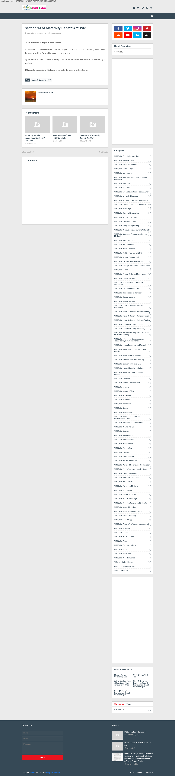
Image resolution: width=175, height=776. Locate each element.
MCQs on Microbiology (133, 387)
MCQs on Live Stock (133, 379)
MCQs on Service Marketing (133, 507)
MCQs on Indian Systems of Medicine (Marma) (133, 312)
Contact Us (149, 773)
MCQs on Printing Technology (133, 473)
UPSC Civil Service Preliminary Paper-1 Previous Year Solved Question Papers (141, 684)
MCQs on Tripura (133, 533)
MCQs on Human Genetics (133, 301)
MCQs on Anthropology (133, 169)
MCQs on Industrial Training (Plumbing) (133, 329)
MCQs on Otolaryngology (133, 440)
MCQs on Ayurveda (133, 188)
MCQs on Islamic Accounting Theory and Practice (132, 350)
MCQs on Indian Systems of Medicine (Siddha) (133, 320)
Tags (128, 704)
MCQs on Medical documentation (133, 383)
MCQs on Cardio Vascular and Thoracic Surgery (133, 205)
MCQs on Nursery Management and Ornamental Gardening (132, 418)
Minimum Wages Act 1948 (133, 566)
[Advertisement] (65, 250)
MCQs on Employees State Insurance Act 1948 (133, 266)
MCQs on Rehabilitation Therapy (133, 495)
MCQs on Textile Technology (133, 516)
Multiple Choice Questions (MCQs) (121, 676)
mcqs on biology (133, 571)
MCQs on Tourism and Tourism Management (133, 524)
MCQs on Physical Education (133, 461)
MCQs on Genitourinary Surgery (133, 289)
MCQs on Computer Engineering (133, 226)
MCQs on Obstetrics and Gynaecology (133, 423)
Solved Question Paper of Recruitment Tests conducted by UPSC (122, 683)
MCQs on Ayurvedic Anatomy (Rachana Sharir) (133, 192)
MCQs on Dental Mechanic (133, 249)
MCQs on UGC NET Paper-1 (133, 537)
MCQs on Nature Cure (133, 404)
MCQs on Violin (133, 550)
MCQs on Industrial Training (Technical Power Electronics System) (132, 334)
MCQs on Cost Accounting (133, 240)
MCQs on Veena (133, 541)
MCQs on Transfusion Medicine (133, 156)
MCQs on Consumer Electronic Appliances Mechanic (132, 235)
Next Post (103, 152)
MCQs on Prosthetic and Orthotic (133, 478)
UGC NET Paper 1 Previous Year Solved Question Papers (122, 693)
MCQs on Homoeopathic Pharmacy (133, 293)
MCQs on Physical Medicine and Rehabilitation (133, 465)
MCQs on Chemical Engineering (133, 213)
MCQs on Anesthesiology (133, 160)
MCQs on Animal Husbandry (133, 165)
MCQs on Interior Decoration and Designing (133, 345)
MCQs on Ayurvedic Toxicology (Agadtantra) (133, 200)
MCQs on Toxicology (133, 528)
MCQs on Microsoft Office (133, 391)
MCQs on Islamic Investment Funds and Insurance (132, 373)
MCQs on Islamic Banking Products (133, 356)
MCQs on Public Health (133, 482)
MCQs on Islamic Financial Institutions (133, 368)
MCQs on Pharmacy (133, 452)
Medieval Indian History (133, 562)
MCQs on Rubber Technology (133, 499)
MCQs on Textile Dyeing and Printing (133, 511)
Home (132, 773)
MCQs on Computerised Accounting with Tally (133, 230)
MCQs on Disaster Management (133, 257)
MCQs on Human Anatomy (133, 297)
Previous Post (28, 152)
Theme (32, 773)
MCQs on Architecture (133, 173)
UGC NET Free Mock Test (140, 676)
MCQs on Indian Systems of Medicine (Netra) (133, 316)
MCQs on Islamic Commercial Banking (133, 360)
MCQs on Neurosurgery (133, 412)
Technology (133, 709)
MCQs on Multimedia (133, 400)
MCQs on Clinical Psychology (133, 217)
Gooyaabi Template (53, 773)
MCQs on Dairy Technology (133, 245)
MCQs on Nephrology (133, 408)
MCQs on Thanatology (133, 520)
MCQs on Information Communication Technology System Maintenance (132, 340)
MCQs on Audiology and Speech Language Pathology (132, 178)
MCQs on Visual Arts (133, 554)
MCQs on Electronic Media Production (133, 261)
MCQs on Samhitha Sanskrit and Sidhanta (133, 503)
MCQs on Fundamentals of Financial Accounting (132, 284)
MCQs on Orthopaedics (133, 435)
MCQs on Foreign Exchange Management (133, 274)
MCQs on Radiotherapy (133, 490)
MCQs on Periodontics (133, 448)
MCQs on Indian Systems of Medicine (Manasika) (132, 307)
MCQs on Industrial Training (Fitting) (133, 324)
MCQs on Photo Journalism (133, 457)
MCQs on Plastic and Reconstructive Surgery (133, 469)
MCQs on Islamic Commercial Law (133, 364)
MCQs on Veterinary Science (133, 545)
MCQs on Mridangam (133, 395)
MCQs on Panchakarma (133, 444)
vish (50, 92)
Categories (119, 704)
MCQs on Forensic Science (133, 278)
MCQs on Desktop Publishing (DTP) (133, 253)
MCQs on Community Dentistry (133, 222)
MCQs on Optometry (133, 431)
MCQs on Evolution (133, 270)
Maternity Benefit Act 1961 (37, 33)
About (139, 773)
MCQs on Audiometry (133, 184)
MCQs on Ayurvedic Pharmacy (133, 196)
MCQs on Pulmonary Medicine (133, 486)
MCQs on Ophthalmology (133, 427)
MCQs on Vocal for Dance (133, 558)
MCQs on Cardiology (133, 209)
